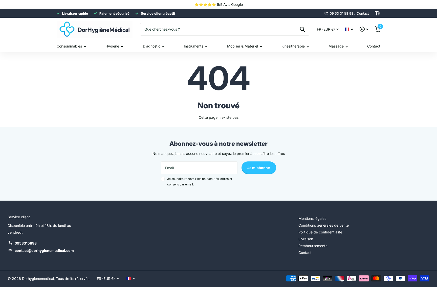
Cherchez (302, 29)
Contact (373, 46)
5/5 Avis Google (230, 4)
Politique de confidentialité (320, 232)
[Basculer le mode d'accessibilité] (377, 13)
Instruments (193, 46)
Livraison (305, 239)
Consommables (69, 46)
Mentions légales (312, 218)
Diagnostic (151, 46)
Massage (336, 46)
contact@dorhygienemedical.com (44, 250)
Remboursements (312, 246)
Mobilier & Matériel (242, 46)
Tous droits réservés (72, 278)
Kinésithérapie (293, 46)
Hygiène (112, 46)
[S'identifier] (364, 29)
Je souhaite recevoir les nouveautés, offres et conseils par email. (199, 181)
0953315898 (26, 243)
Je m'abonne (259, 167)
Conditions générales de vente (323, 225)
